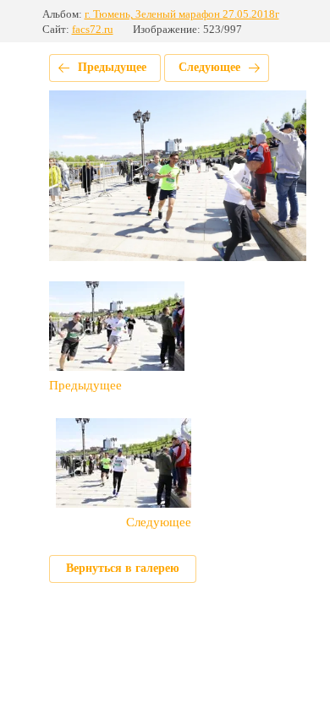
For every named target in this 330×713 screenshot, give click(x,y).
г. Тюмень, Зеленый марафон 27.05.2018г (182, 14)
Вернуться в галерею (122, 568)
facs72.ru (92, 29)
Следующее (209, 67)
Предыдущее (112, 67)
